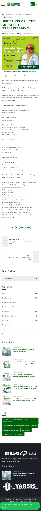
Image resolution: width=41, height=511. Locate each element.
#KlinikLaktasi (25, 212)
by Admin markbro (26, 34)
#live (31, 215)
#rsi (3, 200)
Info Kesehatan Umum (9, 302)
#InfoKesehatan (20, 207)
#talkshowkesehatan (23, 215)
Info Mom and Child (8, 307)
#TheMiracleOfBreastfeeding (21, 210)
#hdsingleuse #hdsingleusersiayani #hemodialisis (15, 420)
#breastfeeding (6, 210)
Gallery (7, 15)
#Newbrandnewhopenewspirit (11, 202)
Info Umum (8, 17)
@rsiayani (22, 170)
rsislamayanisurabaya (11, 430)
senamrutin (19, 434)
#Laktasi (32, 210)
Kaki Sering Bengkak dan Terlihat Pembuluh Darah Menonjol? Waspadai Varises (24, 376)
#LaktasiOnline (15, 212)
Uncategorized (6, 334)
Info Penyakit (27, 15)
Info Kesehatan (16, 15)
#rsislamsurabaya (10, 200)
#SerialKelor (6, 212)
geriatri (34, 426)
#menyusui (28, 207)
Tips (3, 329)
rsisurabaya (26, 430)
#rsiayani (19, 200)
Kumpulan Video (7, 325)
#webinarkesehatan (8, 217)
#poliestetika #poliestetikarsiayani (16, 426)
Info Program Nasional (9, 316)
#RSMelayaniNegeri (8, 207)
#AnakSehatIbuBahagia (9, 215)
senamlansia (8, 434)
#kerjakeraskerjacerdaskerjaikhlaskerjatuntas (16, 205)
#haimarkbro (26, 200)
